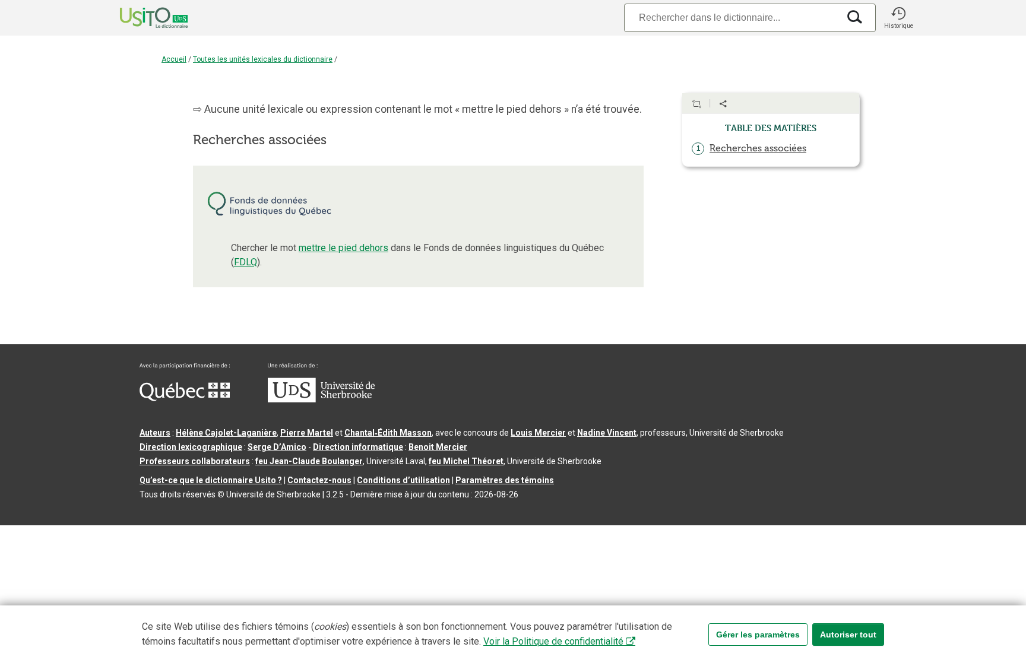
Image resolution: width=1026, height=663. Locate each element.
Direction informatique (358, 447)
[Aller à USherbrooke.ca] (321, 399)
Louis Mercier (538, 432)
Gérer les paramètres (758, 634)
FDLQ (245, 262)
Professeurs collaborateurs (195, 461)
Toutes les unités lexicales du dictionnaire (262, 59)
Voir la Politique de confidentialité (553, 641)
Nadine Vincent (606, 432)
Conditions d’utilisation (403, 480)
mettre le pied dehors (343, 247)
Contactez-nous (319, 480)
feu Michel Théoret (466, 461)
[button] (898, 18)
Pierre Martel (306, 432)
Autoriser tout (848, 634)
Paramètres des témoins (504, 480)
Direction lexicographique (191, 447)
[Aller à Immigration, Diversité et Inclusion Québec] (185, 398)
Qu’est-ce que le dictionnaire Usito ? (211, 480)
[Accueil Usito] (140, 18)
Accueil (174, 59)
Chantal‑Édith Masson (388, 432)
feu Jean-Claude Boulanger (309, 461)
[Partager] (723, 104)
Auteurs (155, 432)
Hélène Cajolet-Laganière (226, 432)
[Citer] (696, 104)
